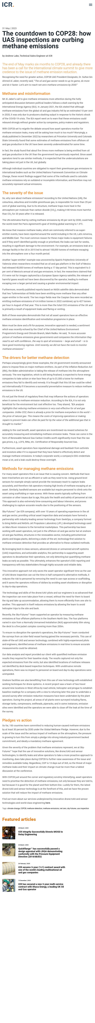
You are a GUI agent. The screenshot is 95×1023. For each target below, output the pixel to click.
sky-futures (71, 808)
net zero (63, 808)
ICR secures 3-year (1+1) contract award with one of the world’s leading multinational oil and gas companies (41, 870)
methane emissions (51, 808)
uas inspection (83, 808)
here (48, 802)
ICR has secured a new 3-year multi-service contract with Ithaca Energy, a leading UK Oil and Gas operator (41, 887)
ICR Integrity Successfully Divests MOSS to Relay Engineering (40, 833)
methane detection (34, 808)
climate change (13, 808)
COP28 (23, 808)
